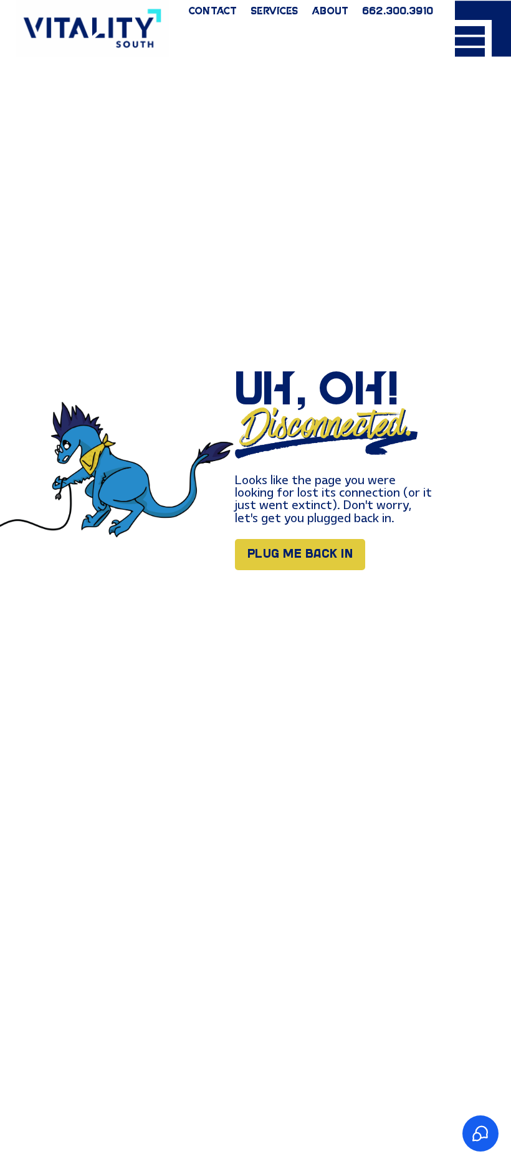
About (330, 12)
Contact (212, 12)
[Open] (483, 29)
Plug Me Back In (300, 554)
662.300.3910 (397, 12)
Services (274, 12)
